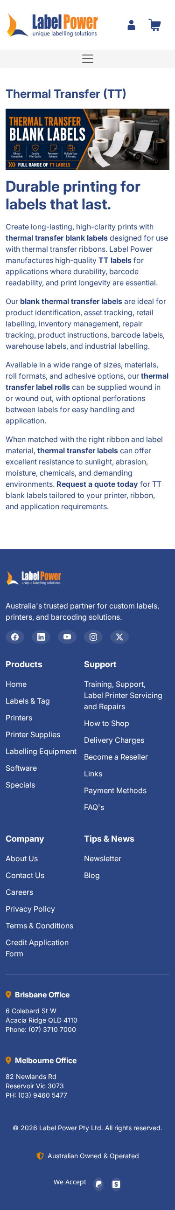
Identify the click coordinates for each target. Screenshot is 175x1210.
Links (93, 773)
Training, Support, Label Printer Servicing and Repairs (123, 695)
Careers (19, 892)
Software (21, 768)
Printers (19, 717)
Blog (92, 875)
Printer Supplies (33, 734)
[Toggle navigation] (87, 59)
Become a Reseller (116, 756)
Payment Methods (115, 790)
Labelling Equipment (41, 751)
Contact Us (25, 875)
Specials (20, 784)
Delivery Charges (114, 740)
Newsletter (102, 858)
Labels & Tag (28, 700)
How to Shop (106, 723)
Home (16, 684)
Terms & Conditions (39, 925)
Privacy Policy (30, 908)
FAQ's (94, 807)
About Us (22, 858)
